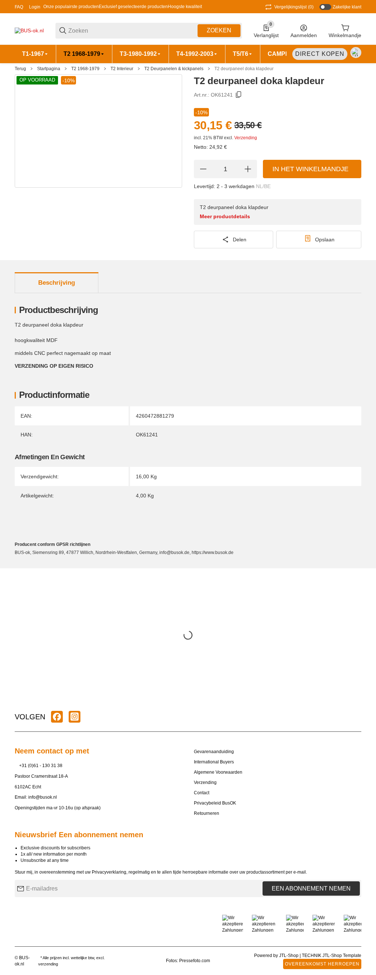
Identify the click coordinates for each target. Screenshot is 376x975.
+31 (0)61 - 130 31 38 (40, 765)
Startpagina (48, 68)
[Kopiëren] (238, 94)
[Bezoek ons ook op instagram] (74, 717)
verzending (48, 964)
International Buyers (214, 761)
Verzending (245, 137)
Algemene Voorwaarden (218, 772)
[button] (355, 717)
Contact (201, 792)
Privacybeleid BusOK (215, 803)
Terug (20, 68)
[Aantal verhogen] (248, 169)
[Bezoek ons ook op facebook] (57, 717)
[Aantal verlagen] (203, 169)
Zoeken (219, 30)
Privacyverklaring (109, 872)
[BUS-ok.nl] (29, 30)
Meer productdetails (225, 216)
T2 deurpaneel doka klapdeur (244, 68)
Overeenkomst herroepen (322, 964)
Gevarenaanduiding (214, 751)
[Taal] (355, 52)
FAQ (19, 7)
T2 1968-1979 (85, 68)
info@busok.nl (42, 797)
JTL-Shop (289, 955)
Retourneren (206, 813)
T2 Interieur (122, 68)
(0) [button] (294, 7)
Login (34, 7)
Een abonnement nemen (311, 888)
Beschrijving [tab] (56, 282)
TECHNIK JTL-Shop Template (331, 955)
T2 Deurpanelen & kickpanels (173, 68)
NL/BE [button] (263, 186)
